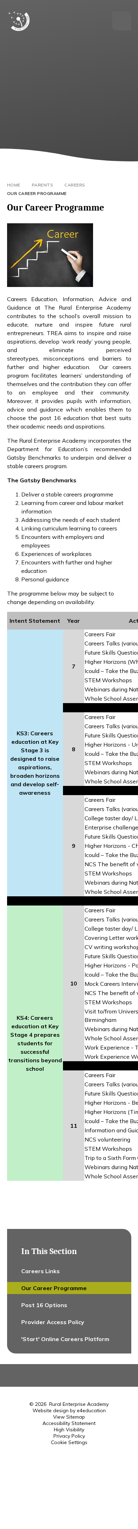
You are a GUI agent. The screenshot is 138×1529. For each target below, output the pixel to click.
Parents (42, 185)
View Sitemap (69, 1417)
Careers (74, 185)
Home (14, 185)
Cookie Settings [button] (69, 1442)
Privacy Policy (69, 1436)
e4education (91, 1410)
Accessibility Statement (69, 1423)
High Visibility (69, 1429)
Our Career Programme (37, 193)
